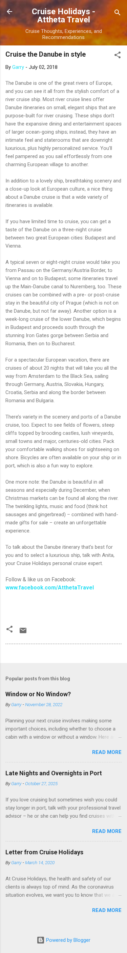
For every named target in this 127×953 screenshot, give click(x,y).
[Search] (117, 13)
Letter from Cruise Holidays (44, 852)
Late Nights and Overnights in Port (53, 773)
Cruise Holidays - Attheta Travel (63, 15)
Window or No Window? (38, 694)
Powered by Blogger (67, 940)
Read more (107, 752)
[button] (117, 56)
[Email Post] (23, 633)
